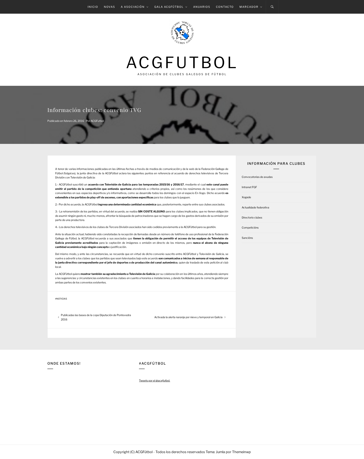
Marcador (248, 6)
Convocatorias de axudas (257, 176)
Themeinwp (241, 452)
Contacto (225, 6)
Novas (109, 6)
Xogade (246, 197)
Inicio (93, 6)
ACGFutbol (182, 62)
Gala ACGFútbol (169, 6)
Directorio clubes (252, 217)
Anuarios (201, 6)
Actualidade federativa (255, 207)
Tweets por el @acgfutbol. (154, 380)
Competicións (250, 227)
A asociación (133, 6)
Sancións (247, 237)
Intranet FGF (249, 187)
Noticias (61, 298)
